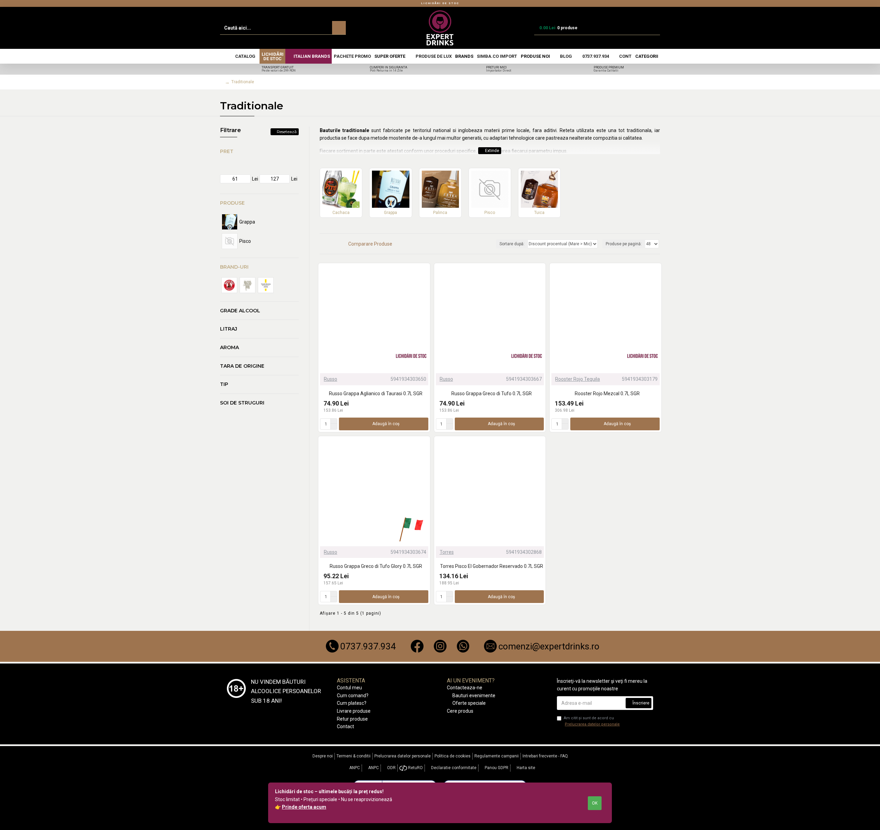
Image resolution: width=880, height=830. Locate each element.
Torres (447, 552)
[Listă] (330, 243)
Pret (226, 151)
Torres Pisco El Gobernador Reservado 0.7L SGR (491, 566)
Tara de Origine (242, 366)
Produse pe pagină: (624, 243)
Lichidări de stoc (440, 3)
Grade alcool (240, 311)
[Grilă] (322, 244)
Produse (232, 203)
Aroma (229, 347)
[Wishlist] (539, 541)
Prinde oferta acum (304, 807)
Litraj (228, 329)
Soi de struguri (242, 403)
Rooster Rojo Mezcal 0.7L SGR (607, 393)
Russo (330, 379)
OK (594, 803)
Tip (224, 384)
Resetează (287, 131)
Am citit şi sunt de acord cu (592, 721)
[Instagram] (440, 646)
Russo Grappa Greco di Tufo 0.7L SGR (491, 393)
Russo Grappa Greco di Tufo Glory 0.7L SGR (376, 566)
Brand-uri (234, 267)
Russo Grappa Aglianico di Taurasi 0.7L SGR (375, 393)
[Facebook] (417, 646)
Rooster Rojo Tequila (577, 379)
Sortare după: (512, 243)
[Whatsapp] (463, 646)
